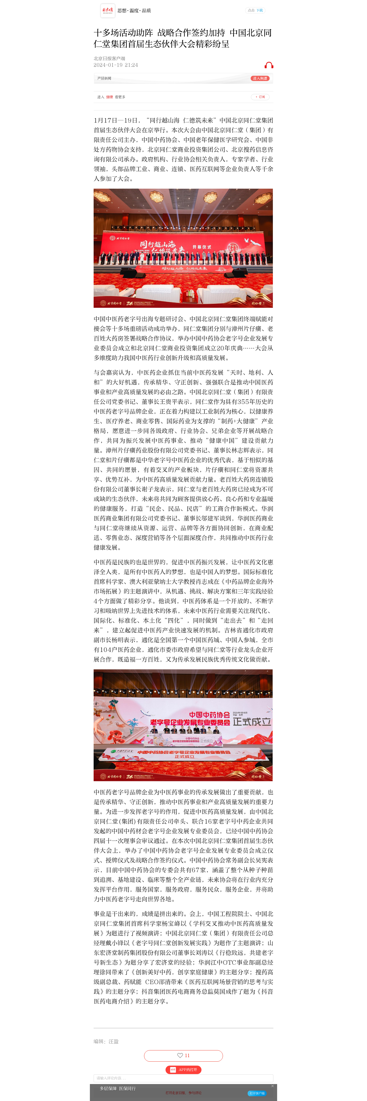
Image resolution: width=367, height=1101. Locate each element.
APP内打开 (188, 1070)
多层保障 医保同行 (118, 1088)
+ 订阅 (260, 97)
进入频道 (260, 78)
